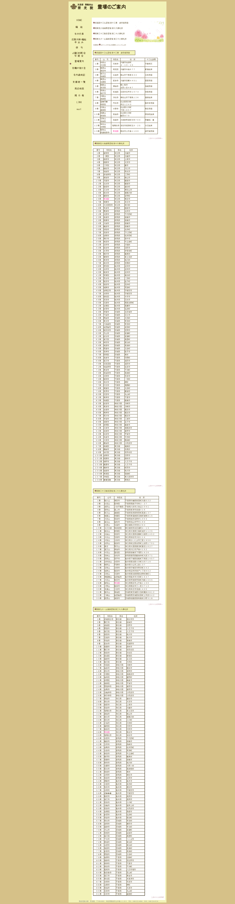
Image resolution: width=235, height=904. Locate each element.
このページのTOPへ (155, 138)
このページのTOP (157, 897)
